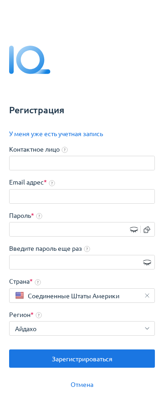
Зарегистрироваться (82, 358)
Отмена (82, 384)
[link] (56, 134)
